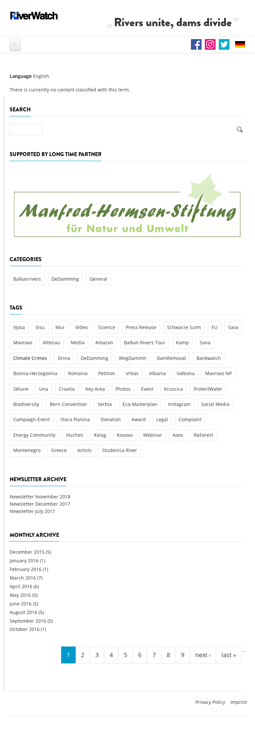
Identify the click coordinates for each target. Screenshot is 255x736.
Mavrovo (22, 342)
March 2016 (23, 578)
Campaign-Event (31, 419)
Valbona (186, 373)
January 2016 (24, 560)
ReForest (203, 435)
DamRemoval (171, 358)
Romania (78, 373)
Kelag (100, 435)
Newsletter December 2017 (40, 504)
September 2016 (28, 621)
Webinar (152, 435)
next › (203, 655)
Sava (233, 327)
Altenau (51, 342)
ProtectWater (208, 389)
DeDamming (65, 279)
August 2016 (23, 612)
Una (43, 389)
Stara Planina (75, 419)
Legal (162, 419)
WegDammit (132, 358)
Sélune (21, 389)
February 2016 (26, 569)
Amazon (104, 342)
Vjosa (19, 327)
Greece (59, 450)
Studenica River (119, 450)
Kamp (182, 342)
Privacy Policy (210, 702)
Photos (123, 389)
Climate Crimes (30, 358)
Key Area (95, 389)
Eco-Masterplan (140, 404)
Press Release (141, 327)
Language (21, 76)
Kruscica (173, 389)
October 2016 (25, 629)
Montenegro (27, 450)
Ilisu (40, 327)
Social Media (215, 404)
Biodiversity (26, 404)
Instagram (179, 404)
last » (228, 655)
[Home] (34, 15)
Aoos (178, 435)
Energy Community (34, 435)
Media (78, 342)
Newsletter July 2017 (32, 511)
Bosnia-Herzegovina (35, 373)
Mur (60, 327)
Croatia (67, 389)
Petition (106, 373)
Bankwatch (209, 358)
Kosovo (124, 435)
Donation (111, 419)
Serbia (105, 404)
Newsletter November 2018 (40, 496)
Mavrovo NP (218, 373)
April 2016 (21, 586)
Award (138, 419)
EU (214, 327)
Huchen (74, 435)
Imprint (238, 702)
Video (81, 327)
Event (147, 389)
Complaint (190, 419)
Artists (84, 450)
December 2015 (27, 552)
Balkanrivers (27, 279)
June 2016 (21, 603)
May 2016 (20, 595)
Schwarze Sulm (184, 327)
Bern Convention (68, 404)
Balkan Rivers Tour (144, 342)
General (98, 279)
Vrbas (132, 373)
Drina (64, 358)
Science (106, 327)
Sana (205, 342)
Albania (157, 373)
